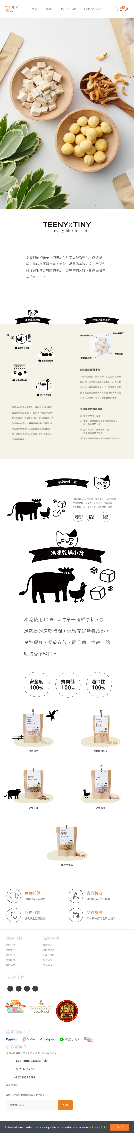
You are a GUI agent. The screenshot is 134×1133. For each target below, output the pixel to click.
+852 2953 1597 (23, 1077)
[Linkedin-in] (35, 989)
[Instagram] (19, 989)
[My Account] (126, 9)
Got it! (120, 1127)
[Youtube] (27, 989)
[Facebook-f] (10, 989)
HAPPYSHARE (93, 9)
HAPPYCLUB (68, 9)
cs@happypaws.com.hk (30, 1060)
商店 (35, 9)
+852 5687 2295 (23, 1069)
